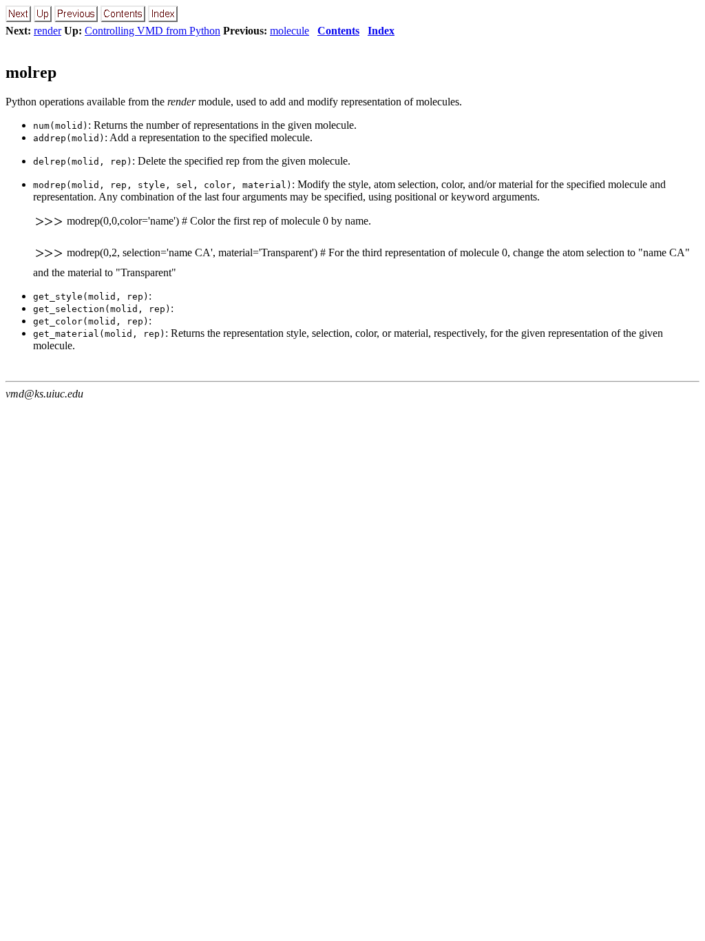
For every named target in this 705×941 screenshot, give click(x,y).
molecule (289, 31)
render (47, 31)
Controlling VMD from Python (152, 31)
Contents (338, 31)
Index (381, 31)
